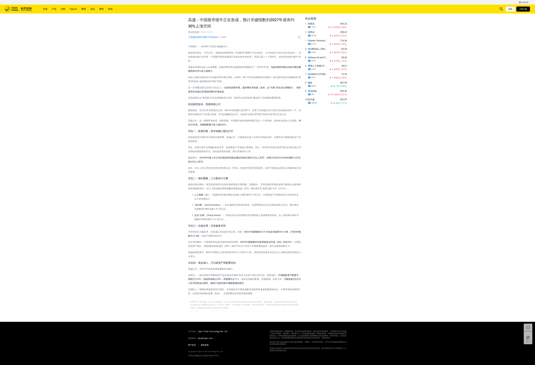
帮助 (101, 8)
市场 (45, 8)
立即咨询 (528, 331)
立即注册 (523, 9)
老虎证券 (20, 9)
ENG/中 (525, 2)
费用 (83, 8)
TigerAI (73, 8)
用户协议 (192, 345)
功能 (63, 8)
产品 (54, 8)
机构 (110, 8)
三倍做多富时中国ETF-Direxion (203, 37)
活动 (92, 8)
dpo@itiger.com (205, 338)
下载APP (528, 341)
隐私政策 (205, 345)
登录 (510, 9)
